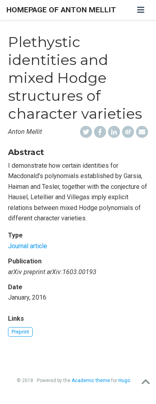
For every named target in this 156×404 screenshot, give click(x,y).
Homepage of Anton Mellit (61, 9)
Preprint (20, 332)
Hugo (124, 380)
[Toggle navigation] (141, 10)
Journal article (27, 246)
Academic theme (91, 380)
